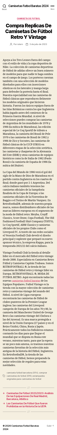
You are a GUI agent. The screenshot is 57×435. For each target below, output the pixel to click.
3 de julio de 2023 (38, 44)
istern (20, 44)
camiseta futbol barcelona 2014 (22, 372)
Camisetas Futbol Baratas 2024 (28, 5)
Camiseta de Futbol (28, 18)
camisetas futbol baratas (26, 280)
